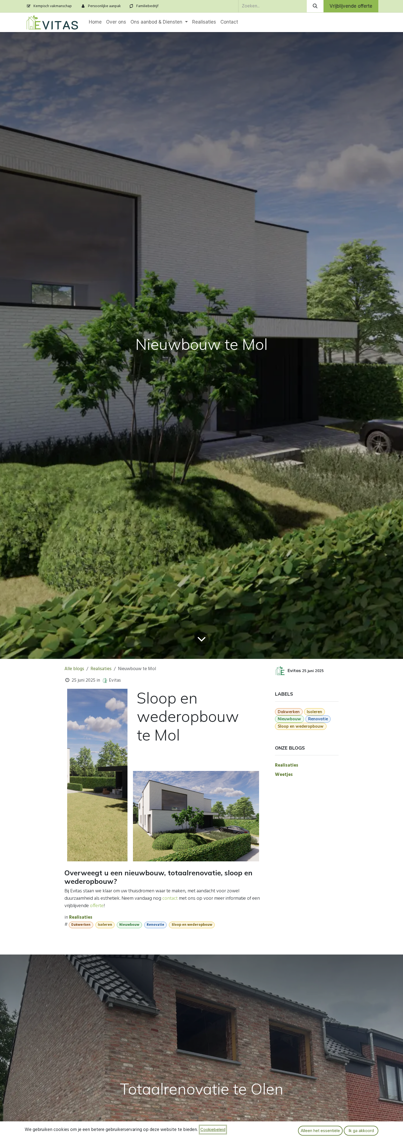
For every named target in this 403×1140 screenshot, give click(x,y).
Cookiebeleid (212, 1129)
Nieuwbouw (129, 925)
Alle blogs (74, 669)
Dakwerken (80, 925)
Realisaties (101, 669)
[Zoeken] (315, 6)
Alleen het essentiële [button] (320, 1130)
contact (170, 898)
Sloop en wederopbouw (192, 925)
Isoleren (105, 925)
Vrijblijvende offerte (351, 6)
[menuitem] (95, 22)
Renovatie (155, 925)
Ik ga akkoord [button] (361, 1130)
